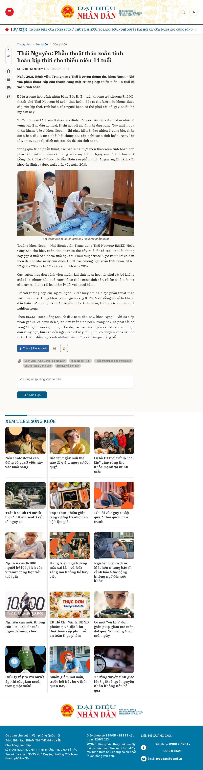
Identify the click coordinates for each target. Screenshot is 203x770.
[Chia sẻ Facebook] (8, 71)
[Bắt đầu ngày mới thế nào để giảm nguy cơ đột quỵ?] (70, 440)
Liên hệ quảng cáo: (156, 735)
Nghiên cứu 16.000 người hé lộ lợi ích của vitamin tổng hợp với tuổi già (23, 569)
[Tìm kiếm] (183, 12)
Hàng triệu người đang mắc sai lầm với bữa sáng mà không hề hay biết (69, 569)
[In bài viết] (8, 88)
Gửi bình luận (32, 395)
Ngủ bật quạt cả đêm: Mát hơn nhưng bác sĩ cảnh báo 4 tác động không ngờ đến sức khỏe (112, 572)
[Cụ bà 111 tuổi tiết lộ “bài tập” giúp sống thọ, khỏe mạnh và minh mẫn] (114, 440)
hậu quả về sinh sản (67, 365)
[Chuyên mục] (9, 12)
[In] (54, 348)
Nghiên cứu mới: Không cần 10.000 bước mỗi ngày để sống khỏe (25, 626)
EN (193, 12)
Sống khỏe (60, 44)
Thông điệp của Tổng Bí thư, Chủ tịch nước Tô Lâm (69, 29)
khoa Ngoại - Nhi (80, 360)
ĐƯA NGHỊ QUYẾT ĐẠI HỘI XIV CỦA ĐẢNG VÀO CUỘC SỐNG (152, 29)
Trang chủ (24, 44)
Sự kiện (20, 30)
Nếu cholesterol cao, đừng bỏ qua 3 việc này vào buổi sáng (24, 462)
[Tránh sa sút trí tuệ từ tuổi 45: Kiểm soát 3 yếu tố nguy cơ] (25, 495)
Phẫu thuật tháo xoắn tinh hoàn (113, 360)
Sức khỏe (41, 44)
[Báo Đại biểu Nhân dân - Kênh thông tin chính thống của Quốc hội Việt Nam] (101, 11)
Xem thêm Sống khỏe (30, 421)
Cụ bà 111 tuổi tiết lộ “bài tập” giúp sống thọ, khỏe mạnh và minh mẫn (114, 464)
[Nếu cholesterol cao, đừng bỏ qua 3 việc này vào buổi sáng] (25, 440)
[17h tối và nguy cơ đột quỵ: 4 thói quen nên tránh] (114, 495)
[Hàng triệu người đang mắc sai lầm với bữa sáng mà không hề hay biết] (70, 545)
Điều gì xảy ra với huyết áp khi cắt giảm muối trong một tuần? (24, 681)
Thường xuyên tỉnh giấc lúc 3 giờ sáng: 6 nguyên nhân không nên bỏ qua (114, 683)
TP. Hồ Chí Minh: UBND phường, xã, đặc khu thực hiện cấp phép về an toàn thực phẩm (69, 629)
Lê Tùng (22, 68)
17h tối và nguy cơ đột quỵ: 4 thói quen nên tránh (111, 517)
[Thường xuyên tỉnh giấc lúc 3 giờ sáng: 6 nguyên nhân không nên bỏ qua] (114, 659)
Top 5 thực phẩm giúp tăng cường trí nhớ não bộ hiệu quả (69, 517)
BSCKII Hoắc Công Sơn (38, 365)
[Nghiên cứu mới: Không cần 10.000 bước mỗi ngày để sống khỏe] (25, 604)
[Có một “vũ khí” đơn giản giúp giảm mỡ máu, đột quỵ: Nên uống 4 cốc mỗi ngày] (114, 604)
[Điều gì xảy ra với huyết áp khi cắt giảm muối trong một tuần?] (25, 659)
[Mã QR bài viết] (8, 96)
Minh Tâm (36, 68)
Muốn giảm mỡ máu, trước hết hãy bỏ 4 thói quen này (68, 681)
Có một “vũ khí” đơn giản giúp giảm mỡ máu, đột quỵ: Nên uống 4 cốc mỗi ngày (114, 629)
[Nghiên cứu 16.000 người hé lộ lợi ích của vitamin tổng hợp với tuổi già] (25, 545)
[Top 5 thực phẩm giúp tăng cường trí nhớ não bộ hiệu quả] (70, 495)
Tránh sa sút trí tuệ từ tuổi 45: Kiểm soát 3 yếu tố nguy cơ (24, 517)
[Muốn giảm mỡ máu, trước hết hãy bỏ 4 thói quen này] (70, 659)
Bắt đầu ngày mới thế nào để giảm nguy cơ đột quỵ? (70, 462)
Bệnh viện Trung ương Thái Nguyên (45, 360)
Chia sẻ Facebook (35, 348)
